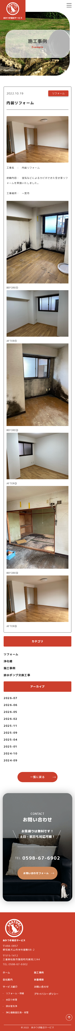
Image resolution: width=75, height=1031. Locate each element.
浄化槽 (8, 661)
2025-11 (10, 726)
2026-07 (10, 698)
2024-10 (10, 753)
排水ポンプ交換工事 (17, 675)
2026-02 (10, 719)
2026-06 (10, 705)
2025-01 (10, 746)
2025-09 (10, 733)
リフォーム (11, 654)
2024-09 (10, 760)
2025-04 (10, 740)
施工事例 (9, 668)
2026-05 (10, 712)
